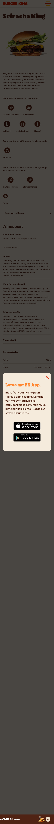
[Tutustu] (48, 819)
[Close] (9, 379)
